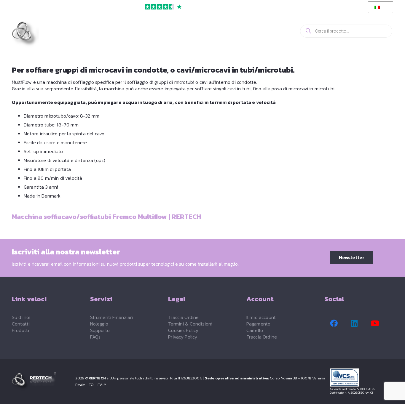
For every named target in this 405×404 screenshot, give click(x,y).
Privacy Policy (182, 336)
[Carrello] (284, 31)
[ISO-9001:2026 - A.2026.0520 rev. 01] (361, 377)
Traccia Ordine (183, 317)
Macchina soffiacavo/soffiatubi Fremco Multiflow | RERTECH (106, 216)
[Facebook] (333, 323)
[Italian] (379, 7)
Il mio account (261, 317)
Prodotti (20, 330)
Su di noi (21, 317)
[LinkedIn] (354, 323)
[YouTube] (375, 323)
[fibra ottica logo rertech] (45, 34)
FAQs (95, 336)
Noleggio (99, 323)
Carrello (254, 330)
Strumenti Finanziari (111, 317)
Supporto (100, 330)
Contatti (21, 323)
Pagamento (258, 323)
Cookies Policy (183, 330)
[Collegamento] (270, 31)
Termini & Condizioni (190, 323)
